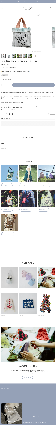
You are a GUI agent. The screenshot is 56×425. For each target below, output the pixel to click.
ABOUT (3, 394)
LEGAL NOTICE (4, 402)
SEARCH (3, 392)
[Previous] (1, 1)
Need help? (52, 113)
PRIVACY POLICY (5, 400)
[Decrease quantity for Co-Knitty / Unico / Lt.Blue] (3, 85)
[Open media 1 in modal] (38, 15)
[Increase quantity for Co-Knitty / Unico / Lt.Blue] (9, 85)
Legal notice (36, 422)
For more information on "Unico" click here (9, 109)
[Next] (54, 1)
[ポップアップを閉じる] (20, 405)
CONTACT (3, 398)
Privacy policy (43, 422)
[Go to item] (3, 56)
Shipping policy (29, 422)
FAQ (2, 396)
